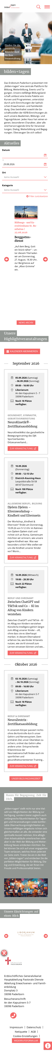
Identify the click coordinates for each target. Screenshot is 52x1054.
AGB (33, 1031)
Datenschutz (34, 1027)
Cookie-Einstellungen (25, 1036)
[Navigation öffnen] (48, 6)
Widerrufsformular (26, 1040)
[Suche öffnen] (38, 7)
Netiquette (21, 1031)
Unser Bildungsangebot (26, 778)
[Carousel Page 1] (25, 62)
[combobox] (25, 177)
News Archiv (26, 322)
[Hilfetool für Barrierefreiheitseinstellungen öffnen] (4, 953)
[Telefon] (13, 1015)
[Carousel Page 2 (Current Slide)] (26, 62)
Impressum (16, 1027)
